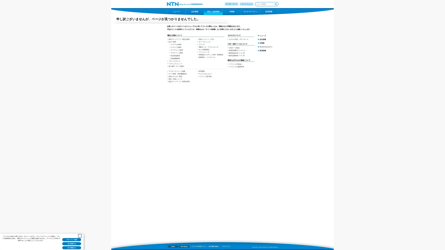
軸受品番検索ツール (235, 55)
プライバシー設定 (71, 240)
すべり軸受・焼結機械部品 (178, 74)
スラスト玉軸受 (176, 47)
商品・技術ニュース (175, 79)
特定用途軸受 (175, 56)
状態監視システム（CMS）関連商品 (211, 55)
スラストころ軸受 (177, 53)
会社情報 (263, 39)
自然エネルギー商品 (175, 76)
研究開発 (202, 71)
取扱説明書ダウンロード (237, 50)
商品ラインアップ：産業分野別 (179, 81)
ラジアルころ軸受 (177, 50)
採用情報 (263, 51)
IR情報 (262, 43)
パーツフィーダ (204, 52)
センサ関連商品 (204, 49)
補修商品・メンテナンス (207, 57)
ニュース (263, 36)
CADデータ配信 (234, 48)
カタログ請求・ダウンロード (238, 39)
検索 (276, 4)
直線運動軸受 (175, 58)
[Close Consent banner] (80, 236)
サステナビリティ (266, 47)
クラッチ (202, 44)
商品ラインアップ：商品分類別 (179, 39)
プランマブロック (175, 61)
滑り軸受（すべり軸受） (177, 66)
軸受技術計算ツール (235, 53)
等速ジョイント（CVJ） (207, 39)
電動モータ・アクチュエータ (208, 47)
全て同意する (72, 248)
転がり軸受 (172, 42)
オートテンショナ (205, 42)
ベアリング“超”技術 (205, 76)
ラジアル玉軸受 (176, 44)
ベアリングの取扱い (235, 64)
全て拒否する (72, 244)
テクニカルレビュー (205, 74)
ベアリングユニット (175, 64)
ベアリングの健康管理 (236, 67)
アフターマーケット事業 (177, 71)
